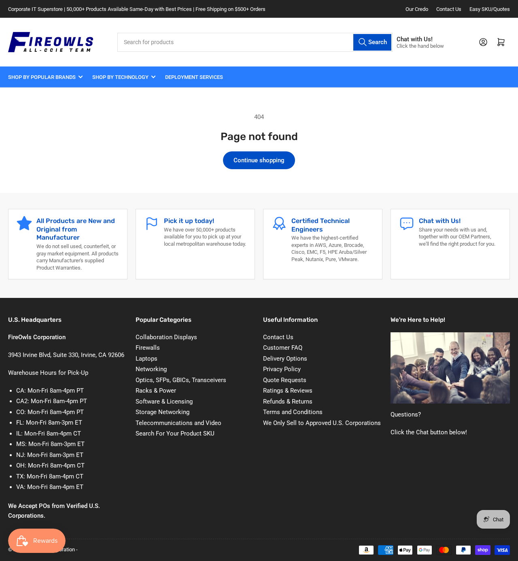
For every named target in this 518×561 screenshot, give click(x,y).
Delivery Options (285, 358)
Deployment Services (194, 77)
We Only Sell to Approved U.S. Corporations (322, 423)
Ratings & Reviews (287, 390)
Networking (151, 369)
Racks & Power (156, 390)
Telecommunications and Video (178, 423)
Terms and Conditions (293, 412)
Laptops (146, 358)
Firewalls (148, 347)
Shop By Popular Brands (42, 77)
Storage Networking (162, 412)
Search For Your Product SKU (175, 433)
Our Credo (416, 9)
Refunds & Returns (287, 401)
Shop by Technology (120, 77)
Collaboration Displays (166, 337)
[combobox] (255, 42)
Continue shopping (259, 160)
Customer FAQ (282, 347)
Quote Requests (284, 380)
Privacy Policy (282, 369)
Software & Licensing (164, 401)
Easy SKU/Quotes (489, 9)
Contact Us (448, 9)
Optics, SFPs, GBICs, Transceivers (181, 380)
